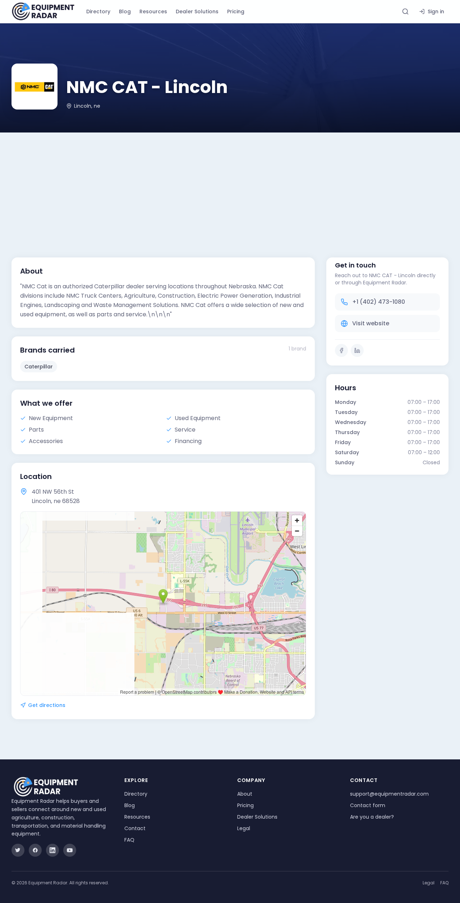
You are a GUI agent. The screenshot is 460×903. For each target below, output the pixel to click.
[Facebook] (341, 350)
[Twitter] (18, 850)
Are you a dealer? (372, 816)
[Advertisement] (230, 186)
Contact (135, 828)
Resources (153, 11)
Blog (125, 11)
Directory (98, 11)
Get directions (46, 705)
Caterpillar (38, 366)
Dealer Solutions (197, 11)
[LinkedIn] (357, 350)
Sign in (436, 11)
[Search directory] (405, 11)
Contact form (367, 805)
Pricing (235, 11)
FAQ (129, 839)
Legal (243, 828)
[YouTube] (69, 850)
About (244, 793)
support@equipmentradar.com (389, 793)
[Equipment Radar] (43, 11)
